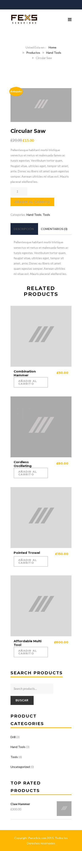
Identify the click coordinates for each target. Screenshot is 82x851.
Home (52, 47)
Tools (46, 214)
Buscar (22, 700)
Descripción (24, 229)
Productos (33, 52)
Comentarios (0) (54, 229)
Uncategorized (20, 767)
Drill (13, 737)
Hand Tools (53, 52)
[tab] (23, 229)
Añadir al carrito (32, 202)
